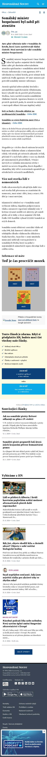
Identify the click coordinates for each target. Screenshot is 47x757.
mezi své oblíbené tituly (27, 320)
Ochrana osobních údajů (27, 704)
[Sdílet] (40, 12)
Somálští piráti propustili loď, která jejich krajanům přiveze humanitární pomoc (23, 445)
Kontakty (6, 704)
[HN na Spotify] (29, 683)
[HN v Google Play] (10, 694)
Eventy (5, 727)
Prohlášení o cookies (26, 707)
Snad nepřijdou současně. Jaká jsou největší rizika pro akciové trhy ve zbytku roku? (22, 577)
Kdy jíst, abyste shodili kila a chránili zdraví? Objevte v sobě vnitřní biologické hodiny (23, 546)
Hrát (15, 284)
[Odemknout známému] (44, 12)
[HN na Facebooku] (19, 683)
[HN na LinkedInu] (26, 683)
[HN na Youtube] (33, 683)
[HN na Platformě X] (16, 683)
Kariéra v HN (7, 714)
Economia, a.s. (17, 671)
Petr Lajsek (13, 570)
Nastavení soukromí (26, 711)
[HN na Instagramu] (23, 683)
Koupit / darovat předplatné (12, 724)
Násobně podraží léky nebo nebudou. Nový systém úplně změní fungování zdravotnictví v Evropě (22, 624)
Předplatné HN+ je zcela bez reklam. (34, 405)
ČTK (12, 32)
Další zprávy (23, 652)
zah (16, 32)
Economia (6, 711)
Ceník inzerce (7, 718)
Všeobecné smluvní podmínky (29, 714)
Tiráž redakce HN (9, 707)
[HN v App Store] (26, 694)
